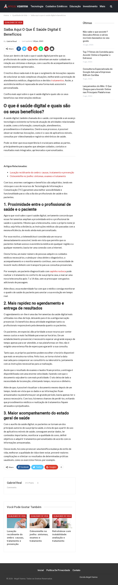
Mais (102, 6)
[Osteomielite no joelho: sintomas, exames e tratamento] (40, 521)
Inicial (41, 570)
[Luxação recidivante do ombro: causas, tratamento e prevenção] (17, 521)
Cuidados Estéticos (56, 6)
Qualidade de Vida (13, 23)
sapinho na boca (58, 271)
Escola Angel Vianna (88, 577)
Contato (76, 570)
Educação (75, 6)
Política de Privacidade (58, 570)
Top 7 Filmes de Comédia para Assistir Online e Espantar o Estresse (98, 55)
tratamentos (57, 80)
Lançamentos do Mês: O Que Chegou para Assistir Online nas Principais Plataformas (97, 89)
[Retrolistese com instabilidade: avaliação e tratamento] (62, 521)
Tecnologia (37, 6)
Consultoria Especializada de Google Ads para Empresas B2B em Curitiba (97, 72)
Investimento (90, 6)
